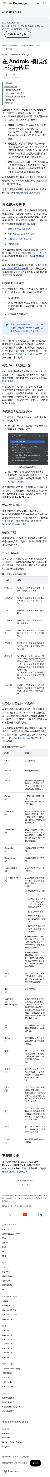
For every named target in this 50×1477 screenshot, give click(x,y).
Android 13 (7, 1348)
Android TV (7, 1319)
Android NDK (8, 1386)
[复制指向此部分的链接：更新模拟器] (21, 1156)
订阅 (35, 1463)
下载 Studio (7, 1382)
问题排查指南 (16, 481)
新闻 (4, 1247)
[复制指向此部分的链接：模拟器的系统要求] (27, 283)
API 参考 (5, 1377)
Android (5, 1229)
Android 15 (7, 1339)
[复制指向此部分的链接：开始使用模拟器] (28, 204)
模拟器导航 (13, 244)
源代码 (5, 1242)
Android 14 (7, 1344)
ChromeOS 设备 (9, 1310)
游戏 (4, 1267)
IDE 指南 (9, 49)
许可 (17, 1456)
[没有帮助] (28, 55)
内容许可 (29, 1195)
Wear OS (6, 1305)
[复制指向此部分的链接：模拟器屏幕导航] (22, 553)
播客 (4, 1256)
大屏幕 (5, 1301)
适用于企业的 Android (12, 1233)
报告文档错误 (8, 1402)
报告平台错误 (8, 1398)
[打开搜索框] (32, 3)
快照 (39, 475)
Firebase (6, 1438)
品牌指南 (25, 1456)
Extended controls (21, 738)
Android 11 (7, 1357)
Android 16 (7, 1335)
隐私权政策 (7, 1285)
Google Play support (11, 1407)
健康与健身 (7, 1276)
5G (3, 1289)
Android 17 (7, 1330)
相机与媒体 (7, 1280)
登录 (45, 3)
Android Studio (12, 12)
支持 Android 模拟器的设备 (22, 331)
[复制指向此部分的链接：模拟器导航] (19, 532)
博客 (4, 1251)
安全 (4, 1238)
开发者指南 (7, 1373)
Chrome (5, 1433)
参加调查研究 (8, 1411)
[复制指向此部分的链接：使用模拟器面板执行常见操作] (37, 703)
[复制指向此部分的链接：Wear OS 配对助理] (26, 505)
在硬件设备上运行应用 (29, 192)
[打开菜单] (4, 3)
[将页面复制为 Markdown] (14, 75)
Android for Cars (9, 1314)
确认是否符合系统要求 (19, 229)
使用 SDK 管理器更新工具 (15, 1171)
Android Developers (10, 46)
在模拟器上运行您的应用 (20, 239)
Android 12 (7, 1352)
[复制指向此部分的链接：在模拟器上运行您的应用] (35, 411)
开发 (24, 46)
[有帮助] (23, 55)
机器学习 (6, 1272)
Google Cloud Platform (12, 1442)
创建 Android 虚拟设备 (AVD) (22, 234)
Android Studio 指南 (11, 1368)
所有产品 (6, 1446)
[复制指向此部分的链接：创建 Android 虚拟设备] (33, 365)
